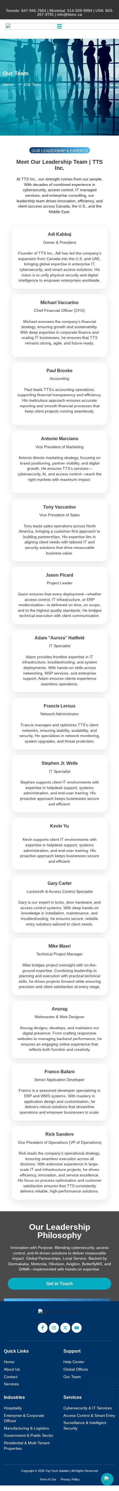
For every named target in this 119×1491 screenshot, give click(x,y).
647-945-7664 (33, 10)
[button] (59, 26)
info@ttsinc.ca (69, 14)
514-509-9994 (79, 10)
